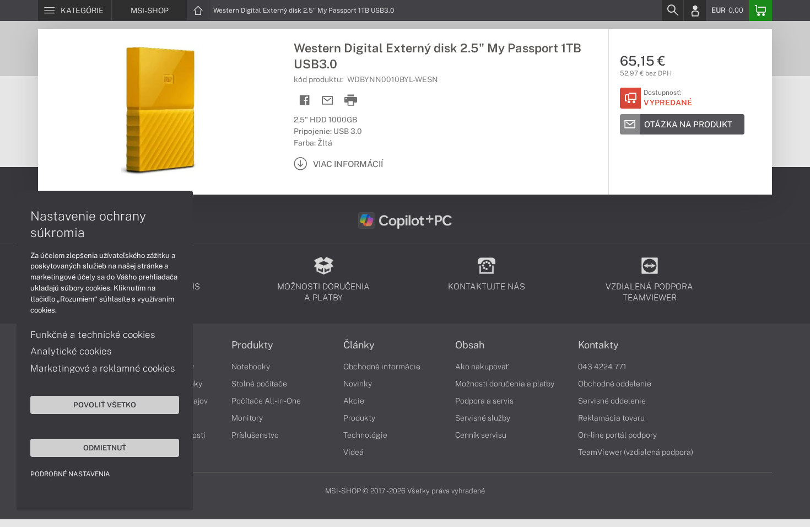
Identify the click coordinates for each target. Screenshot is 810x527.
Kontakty (598, 345)
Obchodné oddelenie (614, 383)
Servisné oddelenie (612, 400)
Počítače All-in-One (266, 400)
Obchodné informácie (381, 366)
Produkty (252, 345)
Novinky (357, 383)
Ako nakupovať (482, 366)
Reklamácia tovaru (611, 417)
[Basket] (760, 10)
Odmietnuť (104, 447)
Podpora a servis (484, 400)
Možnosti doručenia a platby (504, 383)
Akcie (353, 400)
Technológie (365, 435)
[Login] (695, 10)
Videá (353, 452)
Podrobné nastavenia (70, 474)
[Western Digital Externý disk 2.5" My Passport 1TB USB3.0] (160, 112)
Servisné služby (482, 417)
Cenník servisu (480, 435)
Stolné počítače (259, 383)
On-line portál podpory (617, 435)
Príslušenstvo (255, 435)
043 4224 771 (602, 366)
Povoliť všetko (104, 404)
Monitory (247, 417)
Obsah (469, 345)
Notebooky (250, 366)
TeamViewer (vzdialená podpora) (635, 452)
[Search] (672, 10)
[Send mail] (327, 100)
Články (359, 345)
